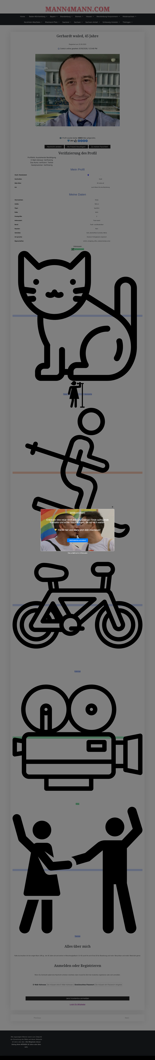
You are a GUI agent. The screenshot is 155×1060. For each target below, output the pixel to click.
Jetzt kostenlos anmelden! (77, 540)
